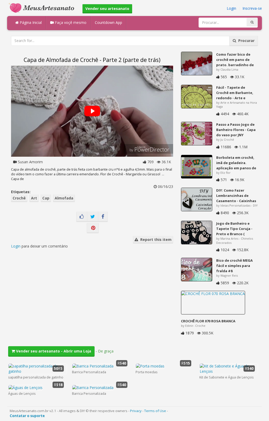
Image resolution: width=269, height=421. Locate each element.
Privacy (136, 410)
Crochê (19, 198)
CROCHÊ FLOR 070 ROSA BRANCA (208, 321)
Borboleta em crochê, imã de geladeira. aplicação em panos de (236, 162)
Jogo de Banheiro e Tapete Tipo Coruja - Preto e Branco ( (234, 228)
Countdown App (108, 22)
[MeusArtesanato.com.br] (42, 7)
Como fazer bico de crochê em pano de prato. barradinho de (235, 59)
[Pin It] (93, 228)
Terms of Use (155, 410)
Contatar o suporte (27, 415)
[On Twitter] (92, 217)
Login (231, 8)
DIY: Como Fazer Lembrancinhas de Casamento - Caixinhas (236, 195)
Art (34, 198)
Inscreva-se (252, 8)
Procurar (245, 40)
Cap (45, 198)
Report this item (155, 239)
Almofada (64, 198)
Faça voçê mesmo (70, 22)
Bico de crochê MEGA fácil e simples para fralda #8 (234, 265)
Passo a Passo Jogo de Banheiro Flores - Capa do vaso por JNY (236, 129)
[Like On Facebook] (81, 217)
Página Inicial (30, 22)
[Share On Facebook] (103, 217)
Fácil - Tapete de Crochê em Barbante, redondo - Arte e (234, 92)
